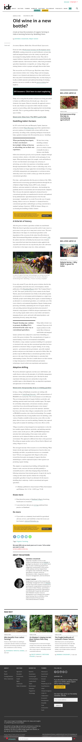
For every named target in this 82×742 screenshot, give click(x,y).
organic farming (22, 541)
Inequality (43, 703)
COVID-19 (43, 693)
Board (5, 674)
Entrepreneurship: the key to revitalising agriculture (68, 117)
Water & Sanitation (21, 686)
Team (5, 671)
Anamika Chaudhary (63, 654)
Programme (32, 691)
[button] (11, 738)
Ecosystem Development (45, 699)
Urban (42, 688)
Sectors (20, 8)
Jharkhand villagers (37, 499)
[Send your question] (74, 739)
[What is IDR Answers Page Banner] (32, 95)
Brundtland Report (28, 289)
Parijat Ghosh (33, 39)
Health (18, 679)
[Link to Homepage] (7, 9)
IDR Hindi (66, 2)
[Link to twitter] (58, 672)
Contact (23, 734)
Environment (19, 676)
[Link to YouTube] (66, 672)
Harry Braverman (29, 128)
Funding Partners (8, 676)
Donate (45, 10)
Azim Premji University (29, 394)
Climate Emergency (46, 691)
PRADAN (45, 562)
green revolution (41, 82)
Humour (34, 8)
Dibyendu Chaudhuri (21, 39)
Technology (32, 693)
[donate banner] (32, 219)
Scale (42, 705)
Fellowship (50, 8)
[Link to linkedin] (60, 672)
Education (19, 674)
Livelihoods (19, 683)
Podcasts (58, 8)
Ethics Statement (8, 679)
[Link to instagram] (63, 672)
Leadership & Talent (32, 682)
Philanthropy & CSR (46, 683)
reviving (36, 505)
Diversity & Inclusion (44, 678)
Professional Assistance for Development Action (36, 50)
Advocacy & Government (44, 673)
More (65, 8)
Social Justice (44, 707)
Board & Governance (32, 673)
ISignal (22, 650)
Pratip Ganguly (36, 654)
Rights (18, 681)
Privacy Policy (7, 734)
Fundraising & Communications (33, 678)
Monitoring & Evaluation (32, 687)
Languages (74, 2)
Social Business (45, 686)
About (14, 8)
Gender (43, 681)
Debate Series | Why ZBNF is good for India (68, 264)
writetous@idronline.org (31, 521)
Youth (42, 710)
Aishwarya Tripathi (12, 650)
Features (41, 8)
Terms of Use (16, 734)
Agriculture (17, 16)
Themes (27, 8)
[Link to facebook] (55, 672)
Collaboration (44, 695)
